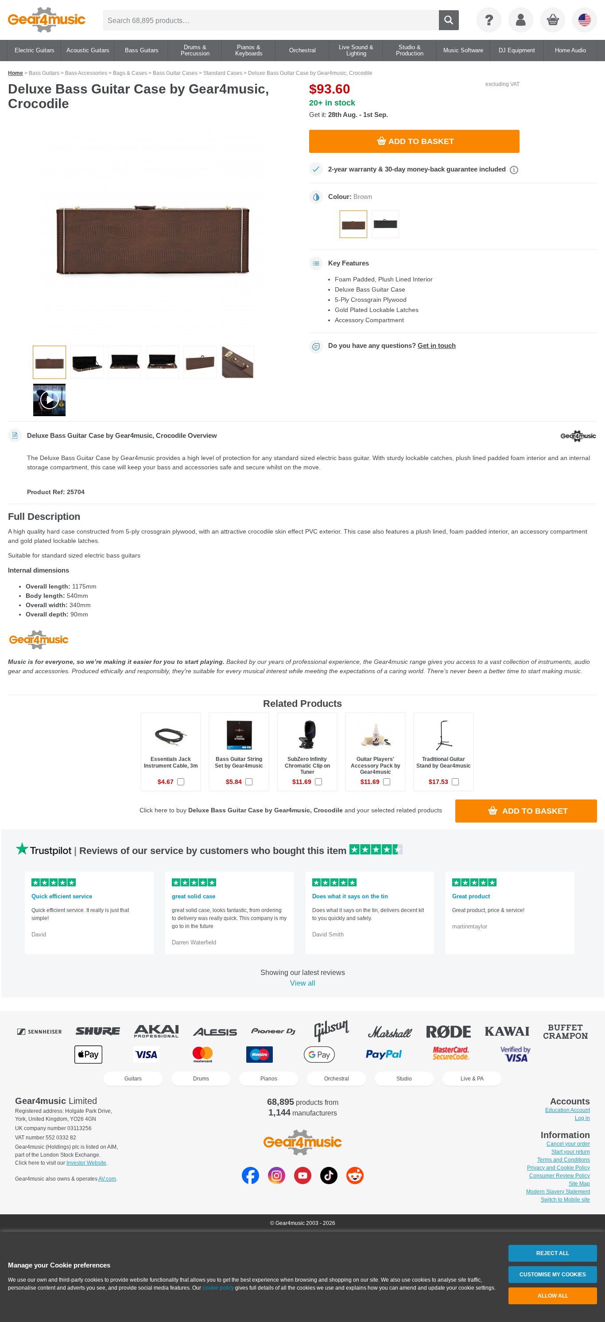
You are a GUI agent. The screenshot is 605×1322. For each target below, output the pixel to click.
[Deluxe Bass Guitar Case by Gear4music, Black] (385, 224)
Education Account (567, 1110)
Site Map (579, 1184)
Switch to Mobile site (565, 1200)
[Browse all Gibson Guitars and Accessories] (338, 1031)
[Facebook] (250, 1182)
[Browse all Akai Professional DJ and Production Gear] (162, 1031)
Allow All (553, 1296)
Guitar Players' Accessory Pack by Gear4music (375, 765)
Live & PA (472, 1079)
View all (302, 983)
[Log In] (521, 20)
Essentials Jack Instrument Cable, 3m (171, 762)
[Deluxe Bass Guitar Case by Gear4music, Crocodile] (353, 224)
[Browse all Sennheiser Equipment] (45, 1031)
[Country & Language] (585, 20)
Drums (201, 1079)
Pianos (268, 1079)
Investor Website (86, 1163)
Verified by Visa (515, 1054)
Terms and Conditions (563, 1160)
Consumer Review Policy (559, 1176)
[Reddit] (355, 1182)
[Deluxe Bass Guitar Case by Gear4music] (152, 231)
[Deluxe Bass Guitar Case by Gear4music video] (49, 400)
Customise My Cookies (553, 1274)
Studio (404, 1079)
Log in (582, 1118)
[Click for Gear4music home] (46, 20)
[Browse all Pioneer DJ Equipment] (279, 1031)
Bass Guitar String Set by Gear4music (239, 762)
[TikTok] (328, 1182)
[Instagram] (276, 1182)
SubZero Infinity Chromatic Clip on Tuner (307, 765)
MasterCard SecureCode (451, 1054)
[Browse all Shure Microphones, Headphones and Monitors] (104, 1031)
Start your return (570, 1152)
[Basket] (553, 20)
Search (449, 20)
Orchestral (336, 1079)
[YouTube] (302, 1182)
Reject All (552, 1253)
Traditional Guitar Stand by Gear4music (443, 762)
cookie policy (218, 1288)
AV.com (107, 1179)
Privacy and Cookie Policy (558, 1168)
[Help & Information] (489, 20)
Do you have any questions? (392, 345)
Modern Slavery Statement (558, 1192)
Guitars (133, 1079)
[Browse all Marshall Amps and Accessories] (396, 1031)
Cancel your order (568, 1144)
